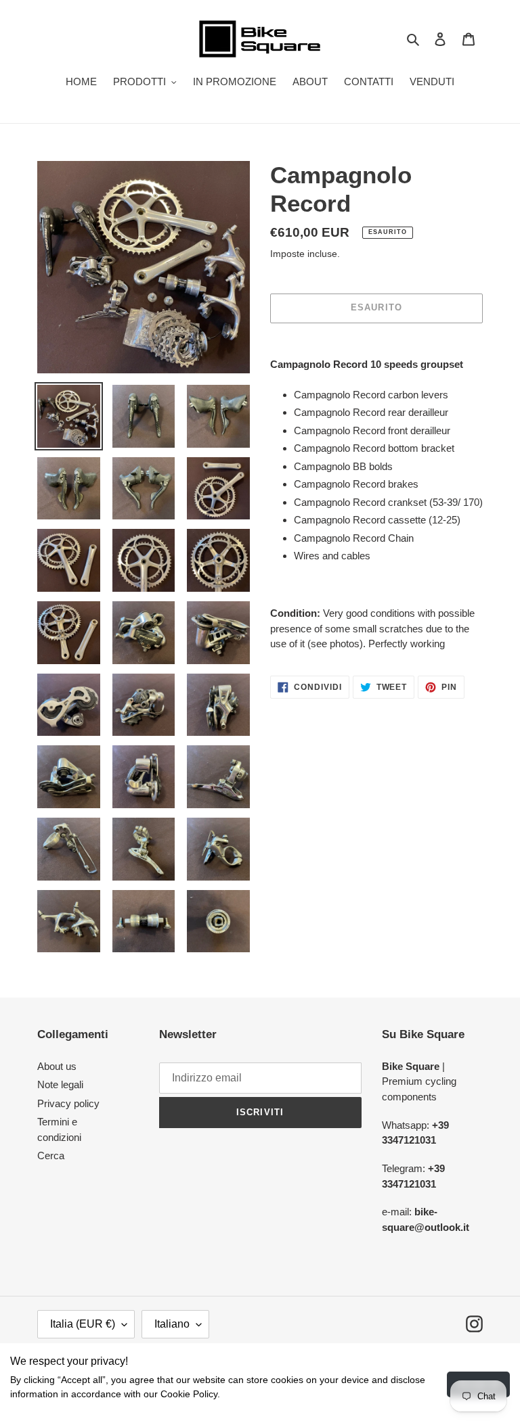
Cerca (50, 1155)
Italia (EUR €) (82, 1324)
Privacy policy (68, 1103)
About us (57, 1066)
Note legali (60, 1084)
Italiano (172, 1324)
